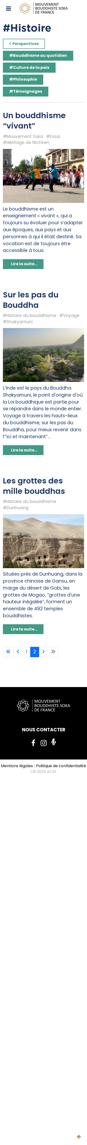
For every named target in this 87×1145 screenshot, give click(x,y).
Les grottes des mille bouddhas (34, 485)
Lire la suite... (23, 264)
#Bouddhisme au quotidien (38, 55)
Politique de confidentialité (61, 766)
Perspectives (25, 43)
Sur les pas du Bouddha (30, 299)
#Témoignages (25, 91)
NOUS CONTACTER (43, 730)
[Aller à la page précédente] (18, 652)
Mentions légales (17, 766)
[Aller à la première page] (8, 652)
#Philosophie (23, 79)
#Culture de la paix (29, 67)
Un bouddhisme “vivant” (34, 120)
